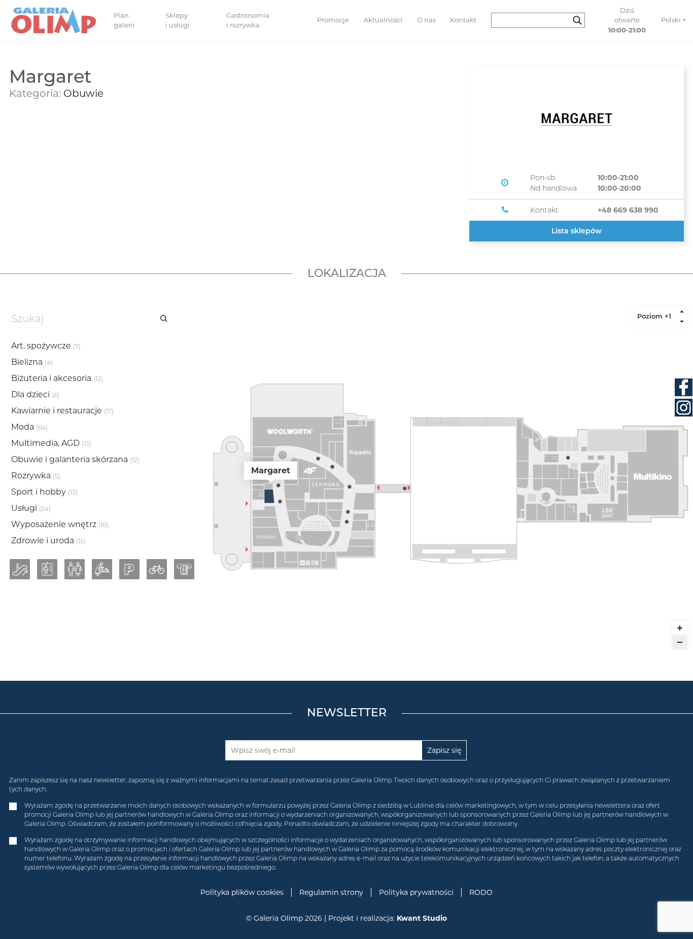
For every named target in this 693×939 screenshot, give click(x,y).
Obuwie (83, 93)
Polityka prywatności (416, 892)
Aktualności (383, 20)
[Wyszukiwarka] (542, 20)
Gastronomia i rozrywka (247, 20)
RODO (481, 892)
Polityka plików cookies (242, 892)
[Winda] (47, 569)
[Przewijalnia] (102, 569)
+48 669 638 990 (628, 210)
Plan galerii (124, 20)
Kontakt (463, 20)
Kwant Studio (422, 918)
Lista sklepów (576, 230)
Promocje (333, 20)
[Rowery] (157, 569)
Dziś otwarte (627, 20)
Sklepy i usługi (177, 20)
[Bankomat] (184, 569)
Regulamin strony (331, 892)
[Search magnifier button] (577, 20)
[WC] (74, 569)
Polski (671, 20)
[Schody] (20, 569)
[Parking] (129, 569)
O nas (426, 20)
